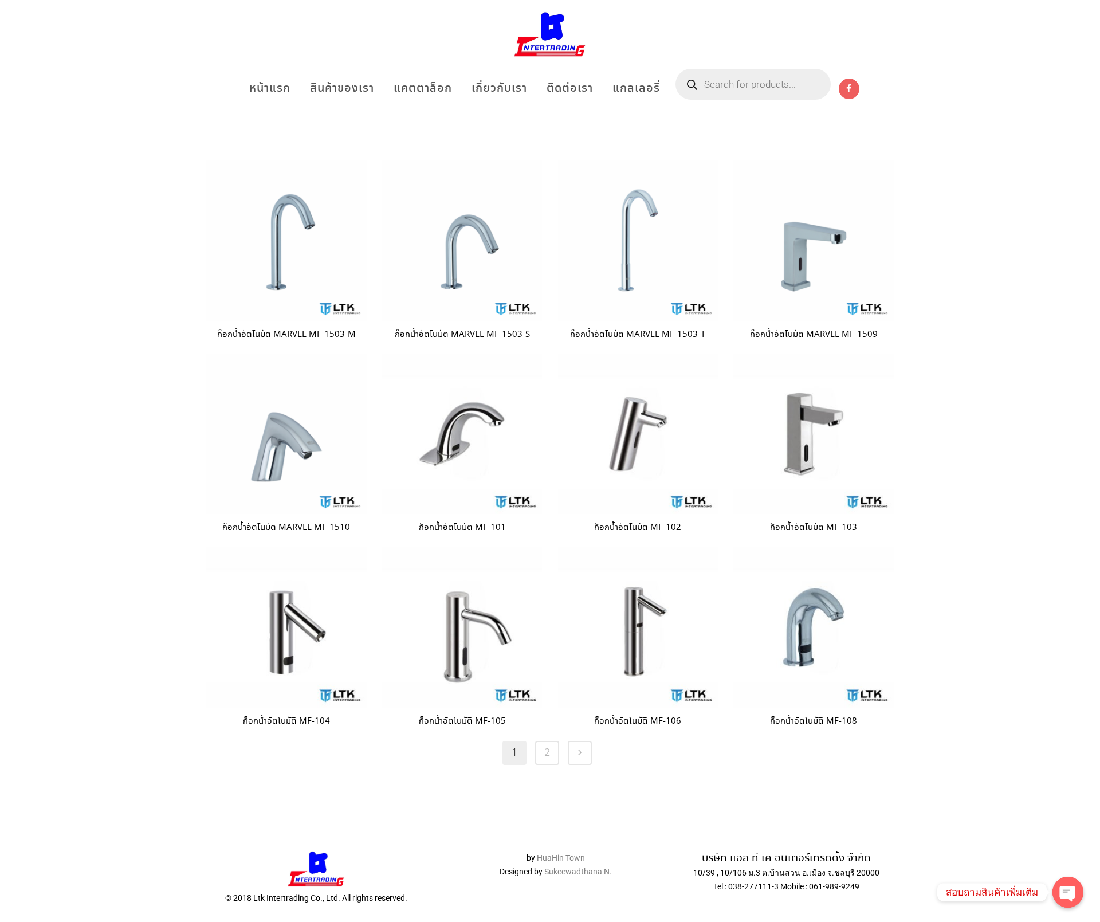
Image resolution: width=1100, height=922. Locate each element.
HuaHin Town (561, 857)
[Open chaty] (1067, 892)
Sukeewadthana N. (577, 871)
